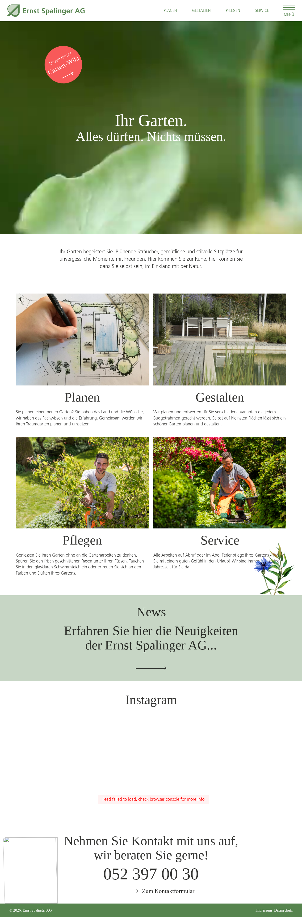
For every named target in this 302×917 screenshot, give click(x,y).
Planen (170, 10)
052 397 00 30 (151, 874)
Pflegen (233, 10)
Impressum (264, 910)
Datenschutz (283, 910)
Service (262, 10)
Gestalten (201, 10)
